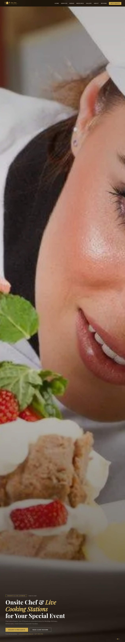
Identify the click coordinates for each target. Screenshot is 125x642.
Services (64, 3)
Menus (71, 3)
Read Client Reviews (40, 629)
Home (57, 3)
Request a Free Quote (16, 629)
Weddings (80, 3)
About (96, 3)
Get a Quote (115, 3)
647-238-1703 (39, 634)
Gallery (89, 3)
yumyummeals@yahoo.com (26, 634)
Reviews (104, 3)
